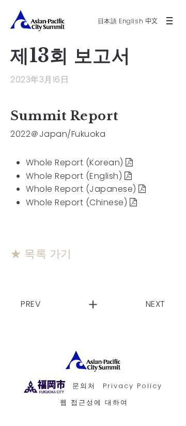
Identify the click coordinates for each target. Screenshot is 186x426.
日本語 (107, 21)
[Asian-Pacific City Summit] (93, 361)
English (131, 21)
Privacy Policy (132, 386)
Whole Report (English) (74, 176)
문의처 (84, 386)
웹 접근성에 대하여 (94, 402)
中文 (151, 21)
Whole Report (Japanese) (81, 189)
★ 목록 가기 (41, 254)
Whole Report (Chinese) (76, 202)
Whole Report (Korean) (74, 162)
